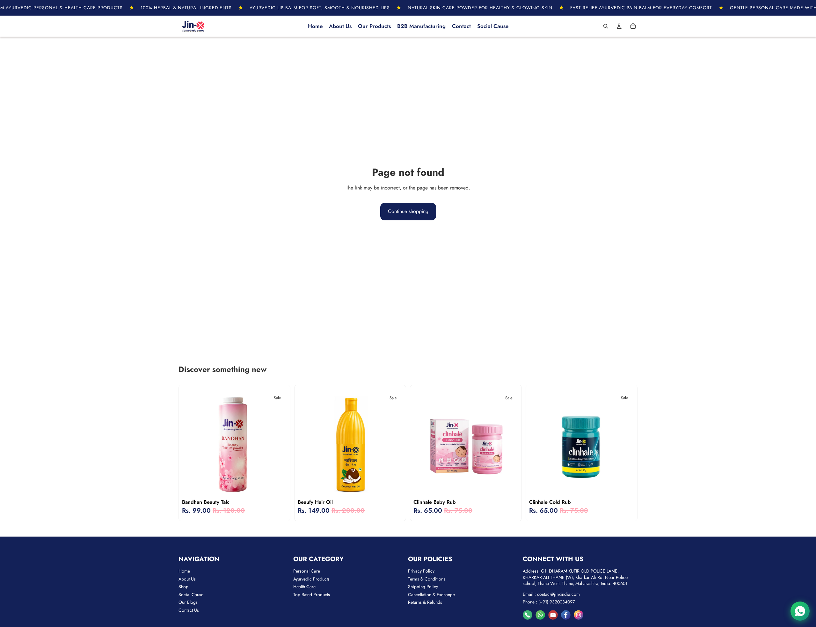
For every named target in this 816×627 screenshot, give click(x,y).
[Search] (606, 26)
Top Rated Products (311, 594)
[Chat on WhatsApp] (800, 611)
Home (184, 571)
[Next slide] (624, 444)
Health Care (304, 586)
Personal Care (306, 571)
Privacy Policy (421, 571)
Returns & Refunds (425, 602)
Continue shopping (408, 211)
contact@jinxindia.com (558, 594)
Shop (183, 586)
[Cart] (633, 26)
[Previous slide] (538, 444)
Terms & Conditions (426, 579)
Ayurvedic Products (311, 579)
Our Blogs (188, 602)
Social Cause (190, 594)
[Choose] (277, 486)
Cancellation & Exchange (431, 594)
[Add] (508, 486)
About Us (187, 579)
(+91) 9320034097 (556, 602)
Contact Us (188, 610)
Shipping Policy (423, 586)
